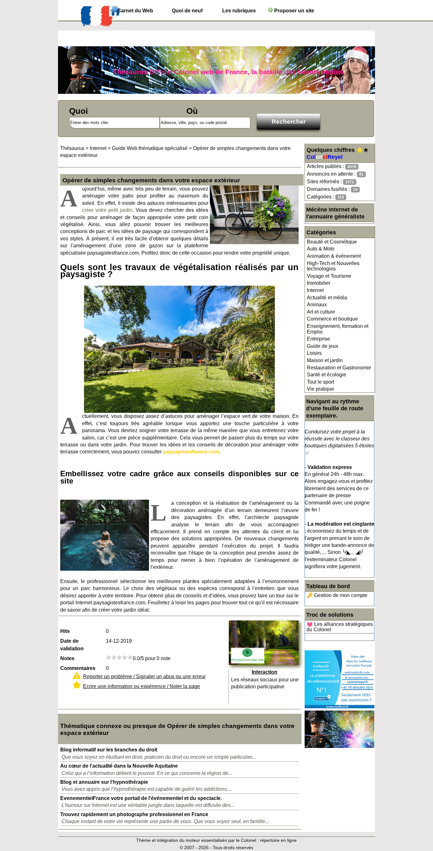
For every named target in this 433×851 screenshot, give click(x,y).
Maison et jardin (325, 360)
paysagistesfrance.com (191, 451)
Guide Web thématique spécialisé (150, 148)
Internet (315, 290)
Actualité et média (327, 297)
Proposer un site (293, 10)
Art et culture (321, 312)
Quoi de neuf (187, 10)
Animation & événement (334, 256)
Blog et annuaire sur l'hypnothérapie (104, 782)
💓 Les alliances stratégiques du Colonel (340, 627)
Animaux (317, 304)
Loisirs (314, 353)
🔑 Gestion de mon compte (337, 595)
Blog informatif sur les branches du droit (108, 749)
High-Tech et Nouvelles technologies (333, 266)
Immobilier (318, 283)
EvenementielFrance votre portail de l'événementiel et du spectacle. (141, 798)
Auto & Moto (320, 248)
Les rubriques (239, 10)
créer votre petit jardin (107, 210)
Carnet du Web (135, 10)
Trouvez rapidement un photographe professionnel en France (134, 814)
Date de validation (72, 644)
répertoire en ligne (278, 840)
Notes (67, 658)
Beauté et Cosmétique (332, 241)
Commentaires (77, 668)
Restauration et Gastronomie (339, 367)
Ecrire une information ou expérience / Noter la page (141, 686)
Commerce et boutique (332, 319)
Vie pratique (320, 389)
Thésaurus (72, 148)
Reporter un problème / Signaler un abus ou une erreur (144, 676)
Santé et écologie (326, 374)
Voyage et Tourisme (329, 276)
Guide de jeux (322, 346)
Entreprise (318, 338)
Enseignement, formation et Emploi (337, 329)
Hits (65, 631)
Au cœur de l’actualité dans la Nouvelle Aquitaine (119, 766)
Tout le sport (320, 382)
